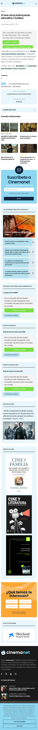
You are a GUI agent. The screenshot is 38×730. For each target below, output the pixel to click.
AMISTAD (12, 601)
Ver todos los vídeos (11, 315)
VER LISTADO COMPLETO (19, 612)
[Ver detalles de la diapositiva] (19, 635)
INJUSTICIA (25, 606)
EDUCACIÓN (25, 601)
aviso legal (25, 193)
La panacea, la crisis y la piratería (19, 94)
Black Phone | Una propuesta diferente (7, 158)
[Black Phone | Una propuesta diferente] (9, 148)
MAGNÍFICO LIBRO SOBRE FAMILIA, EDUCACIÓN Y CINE (9, 138)
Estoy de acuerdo (19, 721)
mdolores (4, 75)
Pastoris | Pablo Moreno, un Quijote (19, 696)
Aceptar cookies (11, 42)
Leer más (19, 726)
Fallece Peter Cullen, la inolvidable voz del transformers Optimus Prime (21, 689)
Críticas (23, 133)
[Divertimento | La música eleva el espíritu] (28, 127)
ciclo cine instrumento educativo (19, 84)
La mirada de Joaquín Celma (17, 693)
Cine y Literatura (6, 133)
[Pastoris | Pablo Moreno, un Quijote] (4, 696)
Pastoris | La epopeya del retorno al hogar (18, 233)
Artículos (23, 154)
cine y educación (6, 86)
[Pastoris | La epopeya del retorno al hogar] (19, 226)
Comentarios (9, 110)
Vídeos (3, 11)
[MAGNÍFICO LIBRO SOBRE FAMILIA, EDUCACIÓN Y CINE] (9, 127)
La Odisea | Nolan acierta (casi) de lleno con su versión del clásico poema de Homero (17, 273)
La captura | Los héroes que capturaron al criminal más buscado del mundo (17, 263)
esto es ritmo (17, 86)
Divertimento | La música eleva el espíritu (28, 137)
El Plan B (19, 102)
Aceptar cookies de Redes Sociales (18, 47)
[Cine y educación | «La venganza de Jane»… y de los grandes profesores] (28, 148)
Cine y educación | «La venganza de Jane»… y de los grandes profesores (27, 160)
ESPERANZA (12, 606)
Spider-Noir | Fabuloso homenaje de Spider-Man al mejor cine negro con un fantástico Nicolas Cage (17, 252)
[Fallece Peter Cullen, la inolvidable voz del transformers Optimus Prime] (4, 688)
